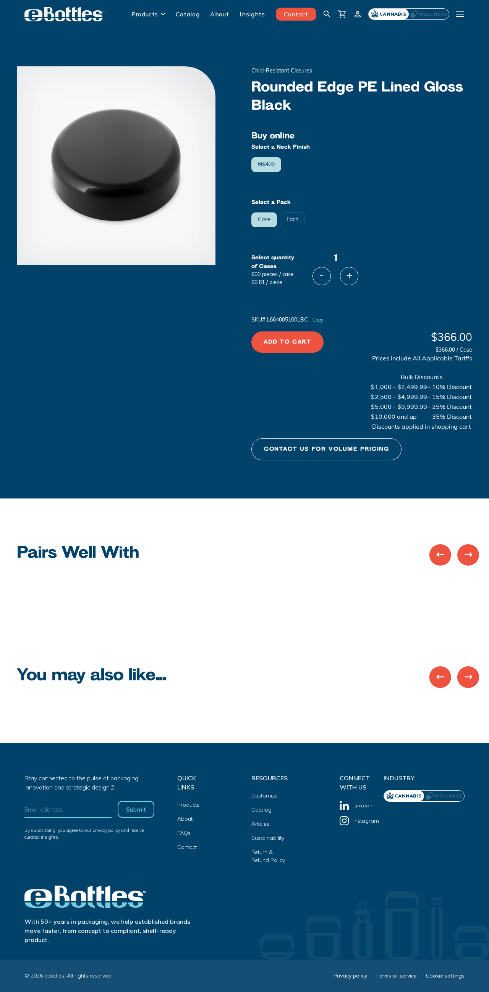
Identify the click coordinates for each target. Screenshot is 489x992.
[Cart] (342, 14)
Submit (136, 809)
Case (264, 220)
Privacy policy (350, 975)
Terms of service (396, 975)
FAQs (184, 833)
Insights (252, 14)
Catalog (187, 14)
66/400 (266, 164)
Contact (296, 14)
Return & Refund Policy (268, 856)
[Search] (327, 14)
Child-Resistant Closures (281, 71)
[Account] (357, 14)
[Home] (64, 14)
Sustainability (267, 837)
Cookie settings (445, 975)
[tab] (429, 14)
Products (144, 14)
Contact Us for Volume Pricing (326, 449)
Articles (260, 823)
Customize (264, 795)
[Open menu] (460, 14)
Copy (318, 320)
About (219, 14)
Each (292, 220)
